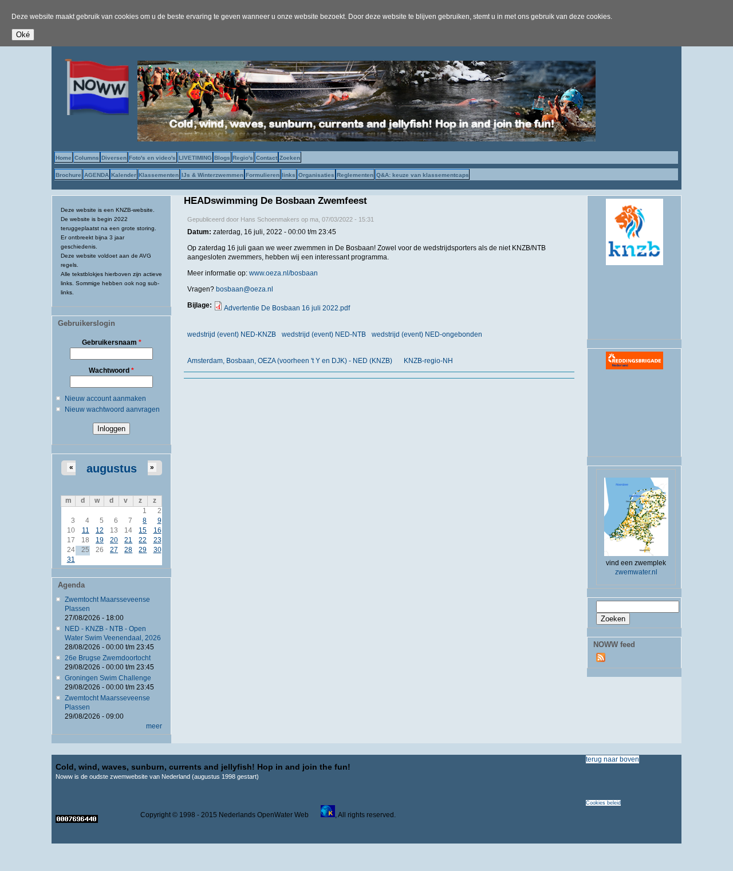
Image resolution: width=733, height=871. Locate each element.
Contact (266, 158)
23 (157, 540)
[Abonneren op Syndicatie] (600, 660)
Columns (86, 158)
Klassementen (159, 175)
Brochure (68, 175)
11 (85, 530)
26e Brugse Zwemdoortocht (108, 658)
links (288, 175)
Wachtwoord (111, 370)
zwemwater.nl (636, 572)
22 (143, 540)
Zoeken (289, 158)
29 (143, 550)
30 (157, 550)
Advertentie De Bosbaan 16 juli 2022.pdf (287, 308)
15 (143, 530)
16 (157, 530)
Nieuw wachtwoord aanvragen (112, 409)
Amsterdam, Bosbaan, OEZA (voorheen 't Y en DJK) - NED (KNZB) (289, 361)
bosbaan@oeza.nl (244, 289)
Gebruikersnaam (111, 342)
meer (154, 726)
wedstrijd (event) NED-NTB (324, 334)
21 (128, 540)
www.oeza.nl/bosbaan (284, 273)
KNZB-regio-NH (428, 361)
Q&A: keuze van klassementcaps (422, 175)
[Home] (94, 113)
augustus (111, 468)
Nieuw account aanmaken (105, 399)
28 (128, 550)
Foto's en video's (152, 158)
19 (100, 540)
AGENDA (96, 175)
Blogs (222, 158)
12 (100, 530)
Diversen (114, 158)
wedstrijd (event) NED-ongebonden (427, 334)
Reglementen (355, 175)
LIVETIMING (195, 158)
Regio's (242, 158)
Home (64, 158)
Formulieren (262, 175)
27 (114, 550)
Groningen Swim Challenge (108, 678)
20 (114, 540)
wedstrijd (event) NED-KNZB (231, 334)
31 (71, 559)
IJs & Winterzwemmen (212, 175)
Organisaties (316, 175)
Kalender (123, 175)
